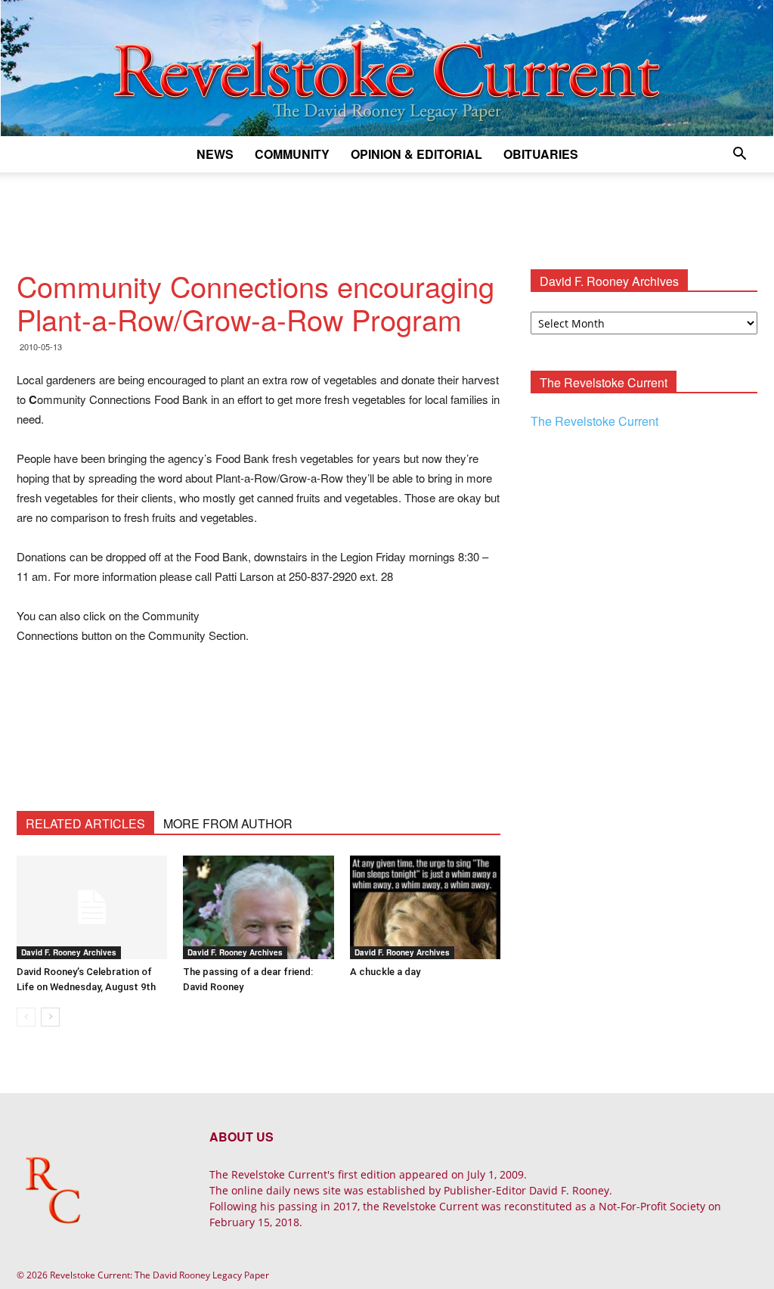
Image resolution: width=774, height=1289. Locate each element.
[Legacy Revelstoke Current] (387, 68)
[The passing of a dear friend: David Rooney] (258, 907)
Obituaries (540, 154)
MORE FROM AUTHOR (228, 823)
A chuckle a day (385, 971)
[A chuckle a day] (425, 907)
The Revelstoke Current (594, 421)
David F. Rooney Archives (68, 952)
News (215, 154)
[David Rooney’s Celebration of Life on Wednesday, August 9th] (92, 907)
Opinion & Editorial (416, 154)
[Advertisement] (387, 213)
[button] (739, 155)
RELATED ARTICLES (85, 823)
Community (292, 154)
